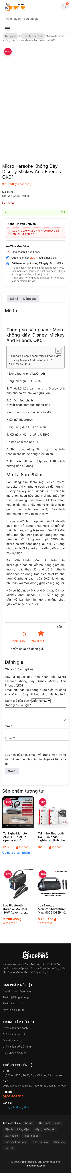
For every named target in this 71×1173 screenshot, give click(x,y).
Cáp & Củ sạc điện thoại (17, 991)
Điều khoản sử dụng (15, 1052)
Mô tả (14, 298)
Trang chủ (11, 36)
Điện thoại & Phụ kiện (17, 1129)
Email (10, 738)
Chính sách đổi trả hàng (17, 1046)
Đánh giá (29, 298)
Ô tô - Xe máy (40, 1142)
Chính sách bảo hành (15, 1027)
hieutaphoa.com (35, 1165)
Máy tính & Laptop (14, 1009)
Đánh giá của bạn (18, 700)
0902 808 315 (13, 1096)
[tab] (14, 298)
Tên (8, 726)
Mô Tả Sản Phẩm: (22, 364)
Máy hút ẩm (11, 1135)
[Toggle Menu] (7, 28)
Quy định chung (12, 1040)
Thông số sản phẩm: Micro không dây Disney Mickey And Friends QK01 (36, 358)
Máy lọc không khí (45, 1129)
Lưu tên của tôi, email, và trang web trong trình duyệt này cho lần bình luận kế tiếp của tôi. (35, 759)
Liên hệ (9, 1148)
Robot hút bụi (31, 1135)
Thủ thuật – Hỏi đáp (50, 1123)
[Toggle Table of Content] (57, 351)
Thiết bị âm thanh (32, 36)
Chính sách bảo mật (14, 1034)
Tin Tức (29, 1123)
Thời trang (60, 1142)
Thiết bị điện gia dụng (16, 997)
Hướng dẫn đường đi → (16, 1107)
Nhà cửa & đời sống (16, 1142)
